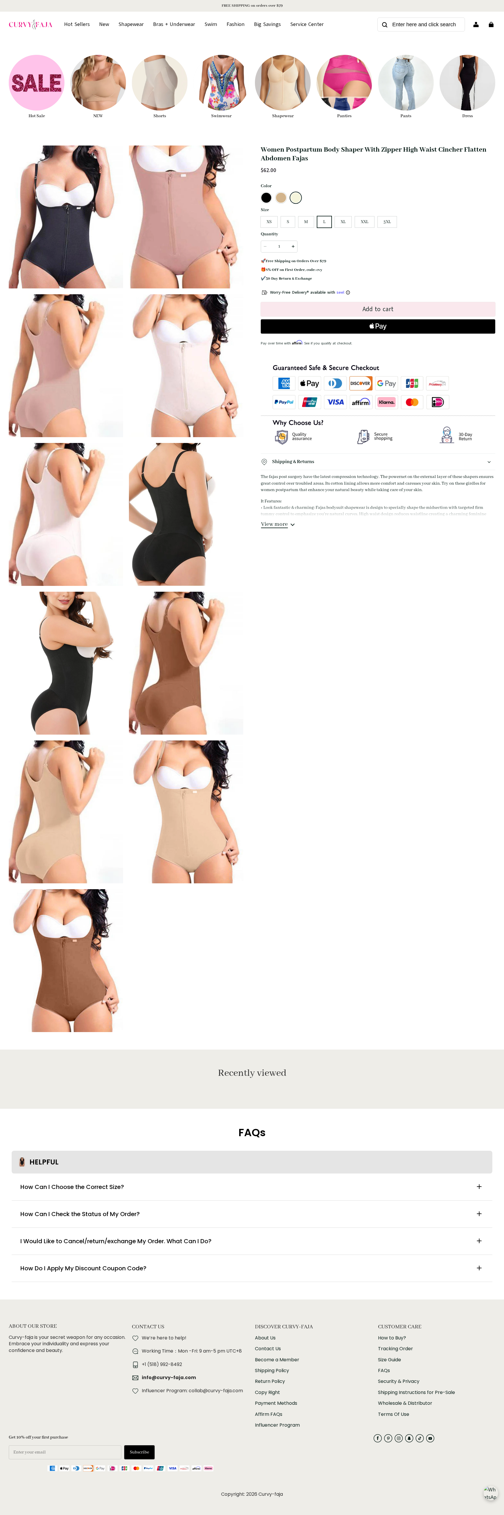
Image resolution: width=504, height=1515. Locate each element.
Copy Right (267, 1392)
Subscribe (139, 1452)
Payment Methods (276, 1403)
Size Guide (389, 1360)
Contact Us (268, 1349)
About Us (265, 1338)
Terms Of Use (393, 1414)
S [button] (288, 222)
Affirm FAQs (268, 1414)
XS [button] (269, 222)
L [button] (324, 222)
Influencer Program (277, 1425)
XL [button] (343, 222)
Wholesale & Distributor (405, 1403)
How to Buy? (392, 1338)
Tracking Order (395, 1349)
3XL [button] (387, 222)
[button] (266, 197)
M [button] (306, 222)
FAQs (384, 1370)
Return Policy (270, 1381)
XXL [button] (364, 222)
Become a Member (277, 1360)
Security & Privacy (398, 1381)
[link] (307, 24)
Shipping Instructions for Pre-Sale (416, 1392)
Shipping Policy (272, 1370)
